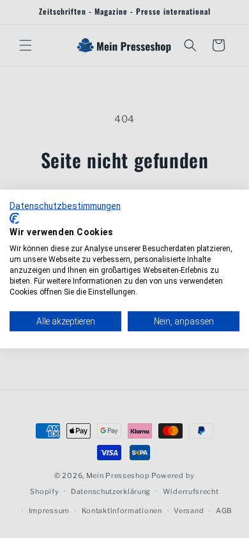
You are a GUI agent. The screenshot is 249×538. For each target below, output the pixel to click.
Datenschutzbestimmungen (65, 206)
